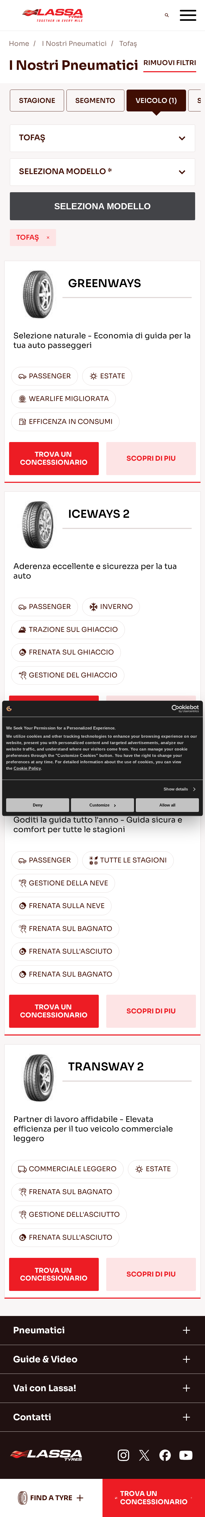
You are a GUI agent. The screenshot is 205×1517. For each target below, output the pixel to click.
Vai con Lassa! (44, 1388)
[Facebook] (165, 1455)
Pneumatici (39, 1330)
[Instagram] (123, 1455)
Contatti (32, 1417)
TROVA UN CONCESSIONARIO (54, 458)
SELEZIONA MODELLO (102, 206)
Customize (99, 805)
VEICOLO (156, 101)
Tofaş (128, 43)
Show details (176, 789)
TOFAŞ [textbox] (32, 137)
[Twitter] (144, 1455)
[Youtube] (185, 1455)
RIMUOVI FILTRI (169, 63)
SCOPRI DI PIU (151, 458)
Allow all (167, 805)
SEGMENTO (95, 101)
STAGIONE (37, 101)
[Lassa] (52, 15)
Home (19, 43)
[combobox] (102, 138)
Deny (37, 805)
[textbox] (102, 172)
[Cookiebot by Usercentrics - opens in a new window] (175, 709)
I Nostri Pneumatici (74, 43)
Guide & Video (45, 1359)
